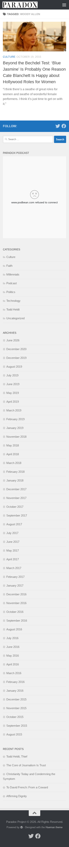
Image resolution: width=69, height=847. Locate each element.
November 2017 (16, 498)
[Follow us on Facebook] (64, 126)
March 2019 (13, 410)
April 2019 (12, 401)
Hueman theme (54, 827)
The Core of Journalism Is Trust (26, 765)
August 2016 (14, 629)
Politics (10, 292)
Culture (9, 56)
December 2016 (16, 594)
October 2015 (14, 716)
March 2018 (13, 463)
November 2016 (16, 603)
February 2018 (15, 471)
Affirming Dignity (16, 796)
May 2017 (12, 550)
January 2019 (14, 427)
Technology (13, 300)
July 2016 (12, 638)
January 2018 (14, 480)
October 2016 (14, 611)
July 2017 (12, 533)
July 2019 (12, 375)
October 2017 (14, 506)
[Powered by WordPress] (21, 827)
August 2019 (14, 366)
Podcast (11, 283)
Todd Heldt (13, 309)
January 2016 (14, 690)
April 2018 (12, 454)
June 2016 (12, 646)
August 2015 (14, 734)
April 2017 (12, 559)
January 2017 (14, 585)
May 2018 (12, 445)
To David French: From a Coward (27, 787)
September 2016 (16, 620)
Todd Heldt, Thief (16, 756)
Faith (9, 265)
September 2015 (16, 725)
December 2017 (16, 489)
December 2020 (16, 349)
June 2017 (12, 541)
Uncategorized (15, 318)
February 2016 (15, 681)
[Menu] (64, 5)
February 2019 (15, 419)
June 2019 (12, 384)
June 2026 (12, 340)
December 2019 (16, 357)
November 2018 (16, 436)
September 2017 (16, 515)
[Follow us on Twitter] (57, 126)
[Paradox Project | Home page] (25, 5)
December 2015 (16, 699)
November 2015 (16, 708)
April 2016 (12, 664)
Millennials (12, 274)
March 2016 (13, 673)
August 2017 (14, 524)
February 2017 (15, 576)
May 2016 (12, 655)
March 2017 (13, 568)
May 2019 (12, 392)
